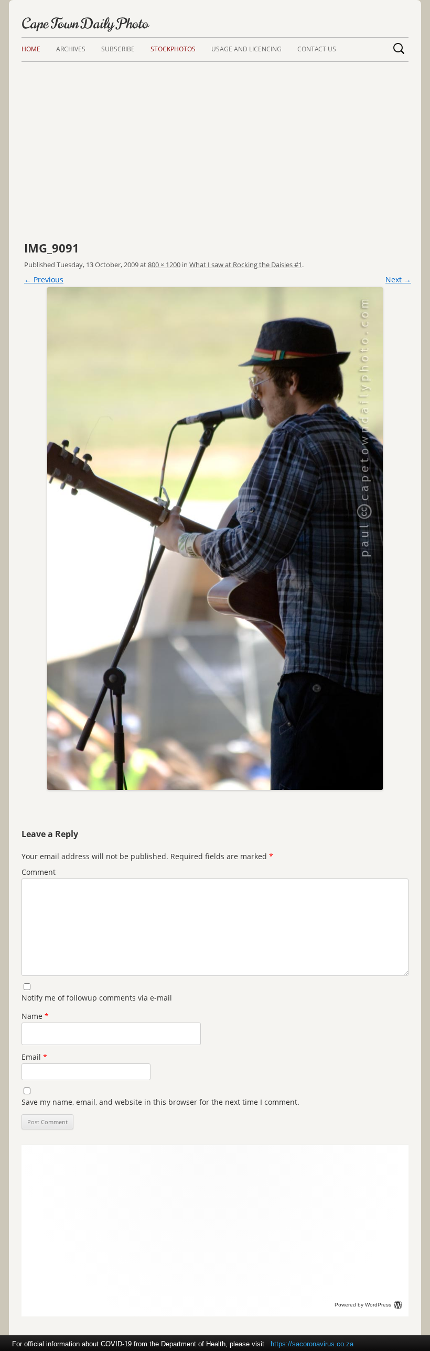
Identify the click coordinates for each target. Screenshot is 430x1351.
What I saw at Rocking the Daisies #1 (245, 264)
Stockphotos (173, 49)
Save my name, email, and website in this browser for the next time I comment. (160, 1102)
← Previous (43, 279)
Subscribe (118, 49)
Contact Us (316, 49)
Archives (70, 49)
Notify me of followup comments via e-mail (97, 998)
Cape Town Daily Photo (85, 23)
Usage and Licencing (246, 49)
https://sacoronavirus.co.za (312, 1344)
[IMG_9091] (215, 538)
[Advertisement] (215, 140)
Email (34, 1057)
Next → (398, 279)
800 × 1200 (164, 264)
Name (35, 1016)
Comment (39, 872)
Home (31, 49)
